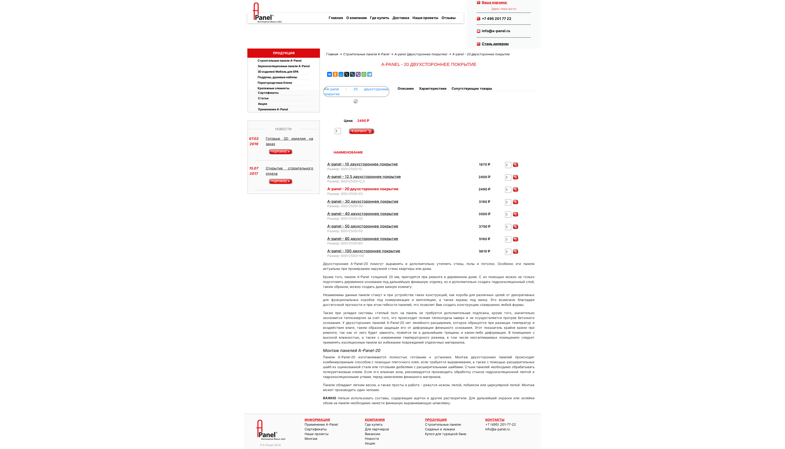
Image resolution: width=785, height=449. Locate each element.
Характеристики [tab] (432, 88)
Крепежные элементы (273, 88)
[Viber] (358, 74)
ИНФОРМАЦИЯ (317, 420)
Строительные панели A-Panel (280, 60)
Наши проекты (425, 18)
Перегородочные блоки (275, 82)
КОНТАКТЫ (494, 420)
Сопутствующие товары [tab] (472, 88)
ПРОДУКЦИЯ (436, 420)
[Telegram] (369, 74)
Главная (336, 18)
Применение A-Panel (273, 109)
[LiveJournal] (352, 74)
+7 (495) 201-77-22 (500, 424)
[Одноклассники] (335, 74)
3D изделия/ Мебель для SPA (278, 71)
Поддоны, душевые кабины (277, 77)
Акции (262, 103)
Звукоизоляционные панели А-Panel (284, 66)
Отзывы (449, 18)
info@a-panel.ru (497, 429)
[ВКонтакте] (329, 74)
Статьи (263, 98)
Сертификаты (268, 92)
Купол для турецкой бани (445, 434)
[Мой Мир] (341, 74)
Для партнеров (377, 429)
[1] (361, 131)
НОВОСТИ (283, 129)
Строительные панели (443, 424)
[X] (346, 74)
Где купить (379, 18)
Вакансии (372, 434)
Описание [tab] (406, 88)
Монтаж (311, 439)
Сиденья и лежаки (440, 429)
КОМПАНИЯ (375, 420)
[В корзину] (515, 164)
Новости (372, 439)
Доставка (400, 18)
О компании (356, 18)
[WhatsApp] (363, 74)
